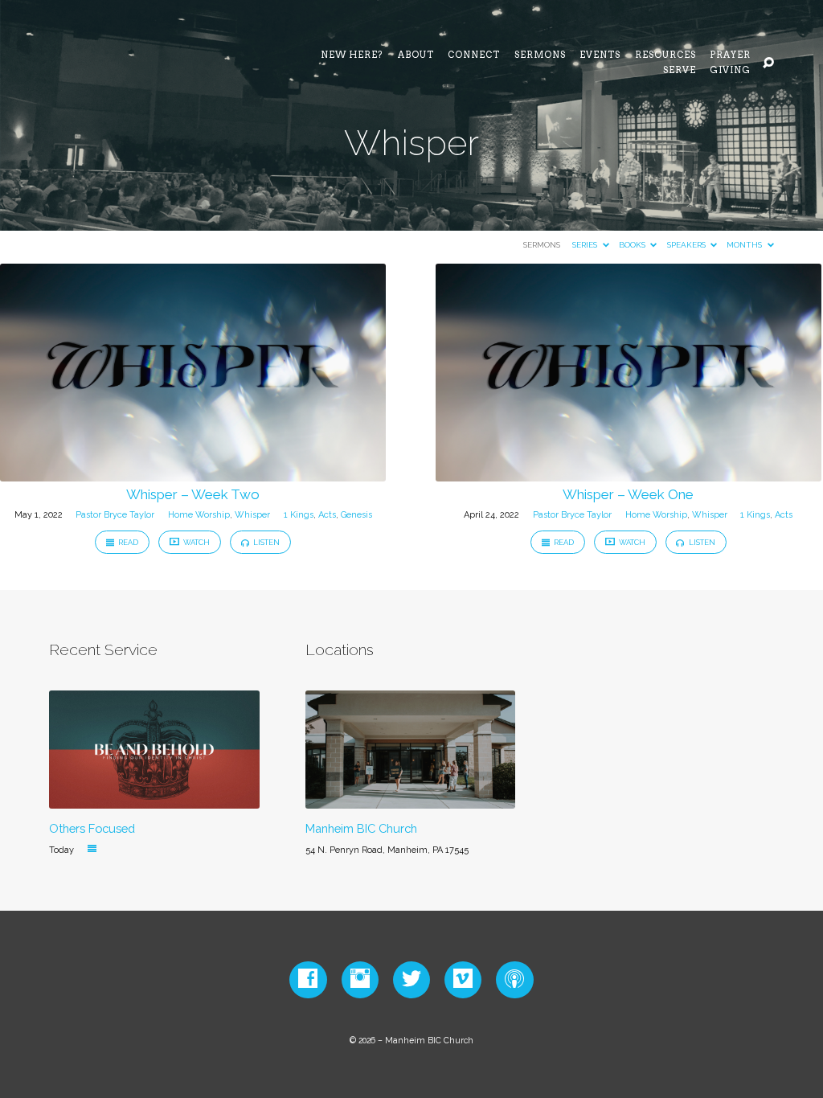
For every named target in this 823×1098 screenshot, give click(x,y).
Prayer (730, 55)
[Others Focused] (154, 799)
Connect (474, 55)
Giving (730, 71)
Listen (266, 542)
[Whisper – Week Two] (193, 472)
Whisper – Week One (628, 494)
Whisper (252, 515)
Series (586, 244)
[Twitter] (411, 979)
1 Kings (298, 515)
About (416, 55)
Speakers (687, 244)
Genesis (356, 515)
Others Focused (92, 828)
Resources (665, 55)
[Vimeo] (463, 979)
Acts (327, 515)
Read (127, 542)
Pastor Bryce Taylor (115, 515)
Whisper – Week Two (193, 494)
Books (633, 244)
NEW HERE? (352, 55)
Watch (196, 542)
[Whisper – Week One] (628, 472)
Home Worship (199, 515)
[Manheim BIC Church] (410, 799)
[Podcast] (514, 979)
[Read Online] (92, 848)
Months (745, 244)
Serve (679, 71)
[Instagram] (360, 979)
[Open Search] (768, 63)
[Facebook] (307, 979)
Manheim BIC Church (361, 828)
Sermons (540, 55)
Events (599, 55)
